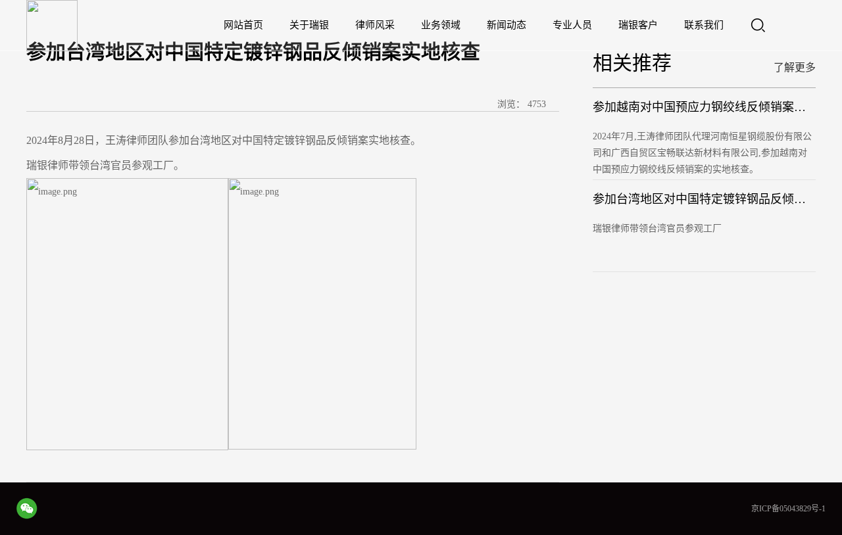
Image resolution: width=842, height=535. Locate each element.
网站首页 (243, 25)
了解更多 (795, 67)
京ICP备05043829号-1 (788, 508)
